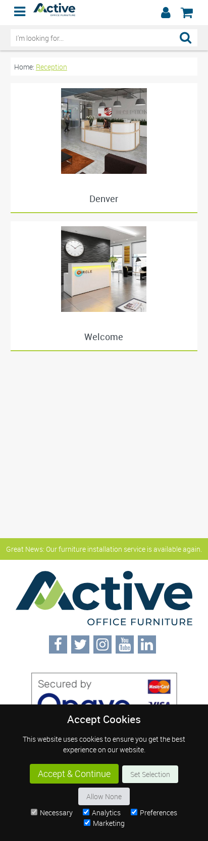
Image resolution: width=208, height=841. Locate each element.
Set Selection (150, 774)
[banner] (104, 12)
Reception (51, 67)
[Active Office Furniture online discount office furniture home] (54, 13)
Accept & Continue (74, 774)
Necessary (56, 812)
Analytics (106, 812)
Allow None (104, 796)
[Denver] (104, 131)
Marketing (109, 823)
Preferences (158, 812)
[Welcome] (104, 269)
